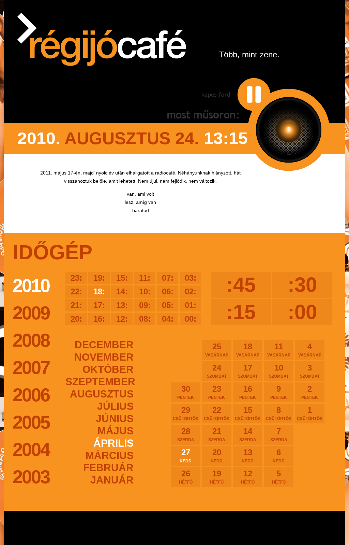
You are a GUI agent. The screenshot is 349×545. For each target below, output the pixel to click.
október (108, 369)
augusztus (102, 394)
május (115, 430)
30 (185, 392)
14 (247, 434)
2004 (31, 449)
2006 (31, 395)
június (115, 418)
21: (76, 305)
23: (76, 277)
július (115, 406)
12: (122, 318)
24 (217, 371)
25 (216, 350)
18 (247, 350)
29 (186, 413)
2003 (31, 476)
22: (76, 291)
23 (216, 392)
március (110, 455)
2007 (31, 367)
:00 (302, 312)
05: (167, 305)
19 (217, 477)
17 (248, 371)
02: (190, 291)
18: (99, 291)
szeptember (99, 381)
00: (190, 318)
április (113, 443)
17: (99, 305)
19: (99, 277)
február (108, 467)
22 (217, 413)
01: (190, 305)
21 (216, 434)
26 (186, 477)
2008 (31, 340)
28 (185, 434)
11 (278, 350)
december (104, 344)
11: (144, 277)
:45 (241, 284)
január (112, 480)
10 (279, 371)
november (104, 357)
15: (122, 277)
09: (145, 305)
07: (167, 277)
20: (76, 318)
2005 (31, 422)
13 (248, 455)
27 (186, 455)
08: (145, 318)
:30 (302, 284)
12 (248, 477)
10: (145, 291)
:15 (241, 312)
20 (217, 455)
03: (190, 277)
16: (99, 318)
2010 (31, 285)
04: (167, 318)
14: (122, 291)
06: (167, 291)
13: (122, 305)
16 (247, 392)
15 (248, 413)
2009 (31, 313)
